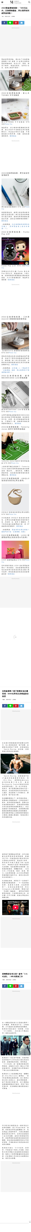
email (21, 22)
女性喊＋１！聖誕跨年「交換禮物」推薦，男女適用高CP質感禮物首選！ (15, 370)
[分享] (4, 22)
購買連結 (13, 136)
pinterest (16, 22)
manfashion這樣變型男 (15, 2)
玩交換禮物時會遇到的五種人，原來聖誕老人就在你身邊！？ (15, 226)
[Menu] (2, 2)
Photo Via (8, 124)
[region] (15, 42)
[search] (29, 2)
